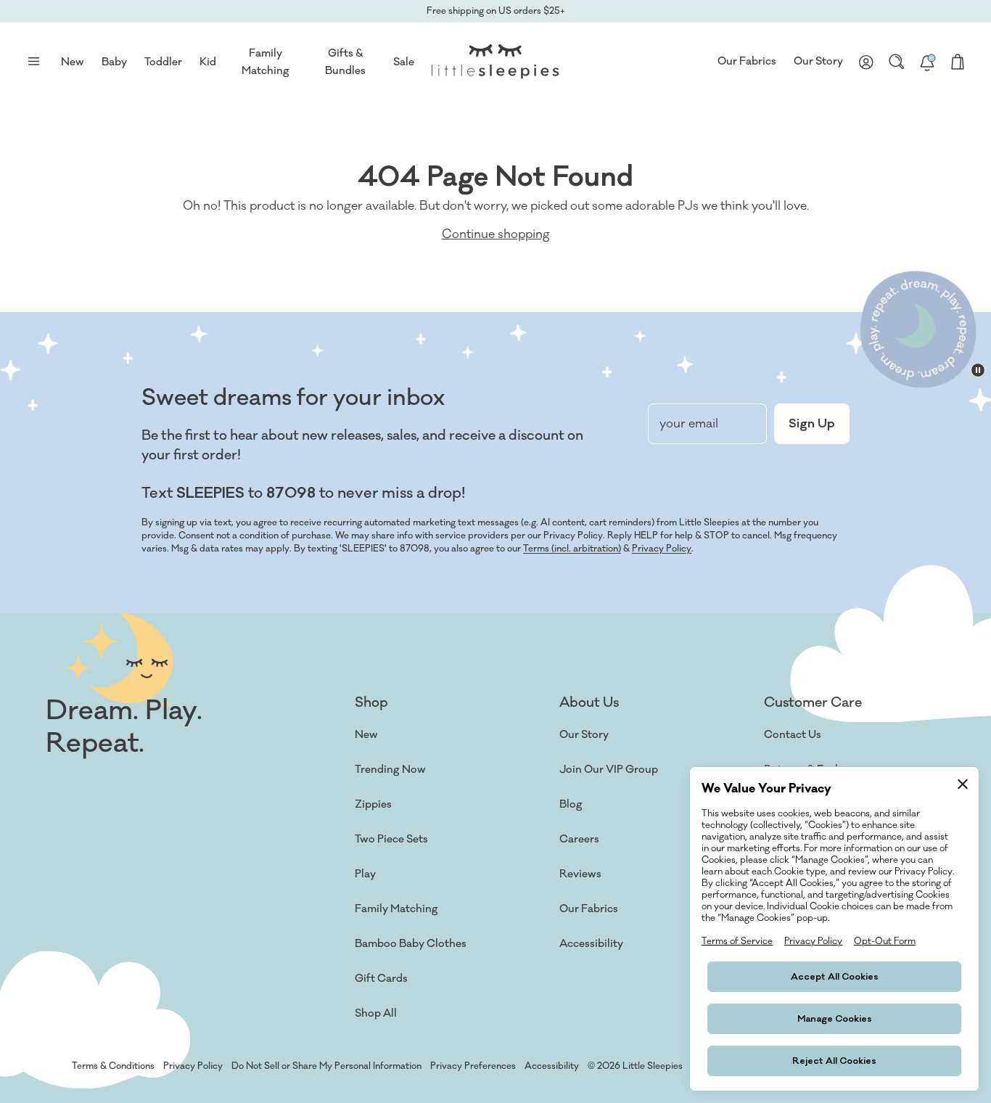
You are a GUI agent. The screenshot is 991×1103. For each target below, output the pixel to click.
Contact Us (792, 735)
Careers (579, 839)
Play (365, 874)
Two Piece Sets (391, 839)
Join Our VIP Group (608, 769)
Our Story (818, 61)
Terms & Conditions (113, 1066)
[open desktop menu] (33, 62)
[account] (866, 62)
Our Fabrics (746, 61)
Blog (571, 804)
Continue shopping (496, 234)
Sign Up (812, 424)
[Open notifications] (927, 61)
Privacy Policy (661, 548)
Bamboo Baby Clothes (410, 944)
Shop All (376, 1013)
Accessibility (591, 944)
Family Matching (396, 909)
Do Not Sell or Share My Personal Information (326, 1066)
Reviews (580, 874)
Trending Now (390, 769)
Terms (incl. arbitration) (572, 548)
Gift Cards (381, 978)
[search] (897, 62)
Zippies (373, 804)
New (366, 735)
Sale (403, 62)
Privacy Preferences (473, 1066)
